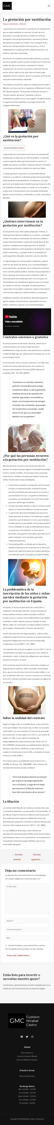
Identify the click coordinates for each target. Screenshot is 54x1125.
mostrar (20, 148)
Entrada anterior (17, 855)
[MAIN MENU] (49, 6)
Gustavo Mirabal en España (27, 1060)
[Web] (27, 938)
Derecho (22, 24)
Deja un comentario (10, 24)
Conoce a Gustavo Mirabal (27, 1056)
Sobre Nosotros (27, 1053)
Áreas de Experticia (27, 1076)
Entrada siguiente (37, 855)
